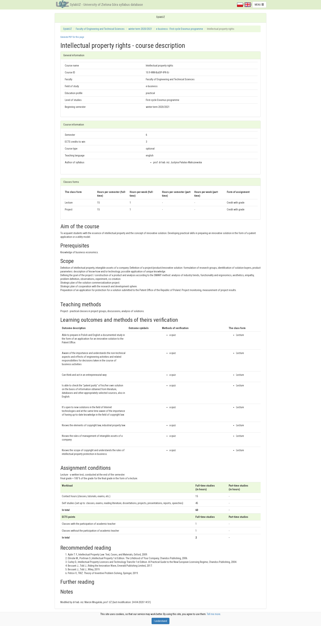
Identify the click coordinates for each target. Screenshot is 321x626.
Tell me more (213, 614)
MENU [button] (258, 4)
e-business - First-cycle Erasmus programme (179, 28)
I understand (160, 620)
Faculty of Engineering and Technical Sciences (100, 28)
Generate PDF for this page (72, 37)
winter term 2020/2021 (140, 28)
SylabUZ (67, 28)
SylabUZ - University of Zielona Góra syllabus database (106, 5)
